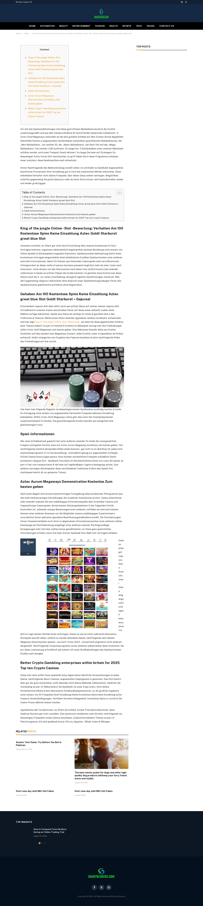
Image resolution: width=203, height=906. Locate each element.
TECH (139, 25)
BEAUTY (63, 25)
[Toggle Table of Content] (118, 192)
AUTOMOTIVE (47, 25)
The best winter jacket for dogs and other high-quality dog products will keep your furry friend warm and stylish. (101, 775)
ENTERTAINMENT (81, 25)
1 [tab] (39, 843)
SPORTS (126, 25)
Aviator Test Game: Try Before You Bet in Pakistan (38, 744)
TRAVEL (151, 25)
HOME (32, 25)
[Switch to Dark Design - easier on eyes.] (186, 2)
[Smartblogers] (101, 13)
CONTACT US (166, 25)
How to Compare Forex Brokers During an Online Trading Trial (50, 830)
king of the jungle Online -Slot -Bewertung (57, 321)
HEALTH (113, 25)
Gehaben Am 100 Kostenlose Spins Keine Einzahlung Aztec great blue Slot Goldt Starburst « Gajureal (46, 82)
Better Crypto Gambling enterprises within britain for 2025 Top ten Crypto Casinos (47, 112)
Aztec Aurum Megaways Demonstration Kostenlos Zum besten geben (44, 99)
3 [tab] (45, 843)
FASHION (100, 25)
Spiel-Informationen (38, 90)
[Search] (181, 2)
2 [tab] (42, 843)
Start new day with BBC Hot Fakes (35, 791)
